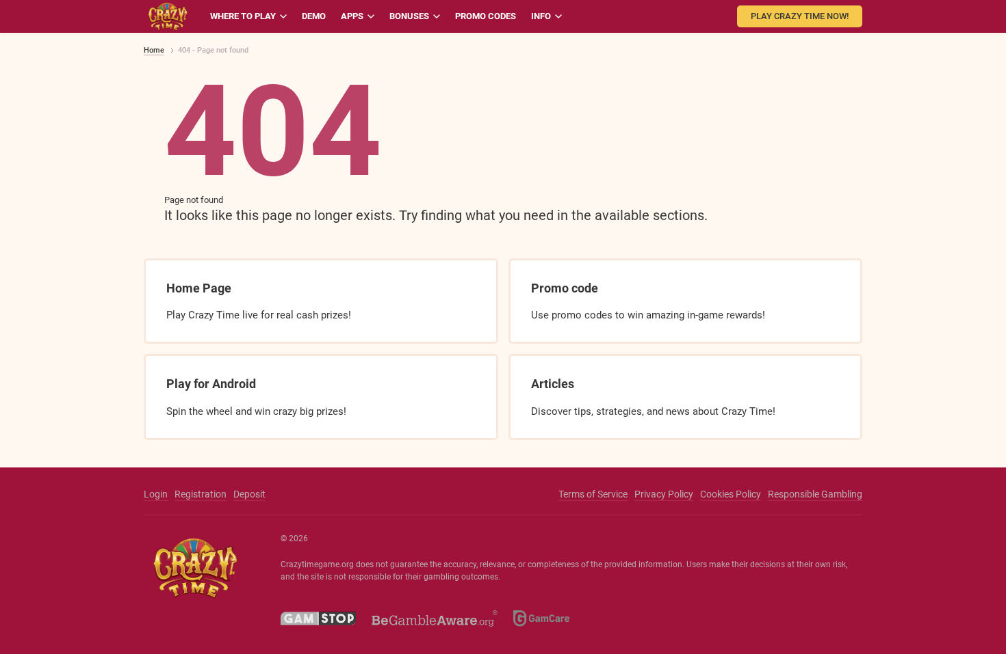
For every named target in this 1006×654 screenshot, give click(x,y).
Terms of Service (593, 494)
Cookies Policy (730, 494)
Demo (314, 16)
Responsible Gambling (815, 494)
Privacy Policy (663, 494)
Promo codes (485, 16)
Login (156, 494)
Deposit (249, 494)
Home (154, 50)
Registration (201, 494)
